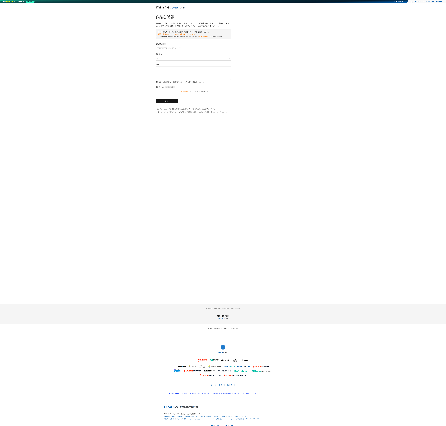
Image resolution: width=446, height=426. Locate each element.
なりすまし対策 (240, 419)
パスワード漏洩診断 (206, 416)
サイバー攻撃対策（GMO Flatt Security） (222, 419)
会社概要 (225, 308)
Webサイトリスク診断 (219, 416)
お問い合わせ (203, 36)
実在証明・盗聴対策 (169, 419)
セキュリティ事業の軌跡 (252, 418)
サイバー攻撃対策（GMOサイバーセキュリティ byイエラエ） (193, 419)
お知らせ (209, 308)
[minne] (223, 319)
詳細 (157, 64)
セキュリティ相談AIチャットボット (237, 416)
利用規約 (217, 308)
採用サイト (231, 385)
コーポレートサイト (218, 385)
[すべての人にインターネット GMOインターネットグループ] (430, 1)
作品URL (161, 44)
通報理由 (159, 54)
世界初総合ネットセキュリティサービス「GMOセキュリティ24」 (181, 416)
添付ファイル (165, 87)
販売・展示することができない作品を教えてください (176, 34)
